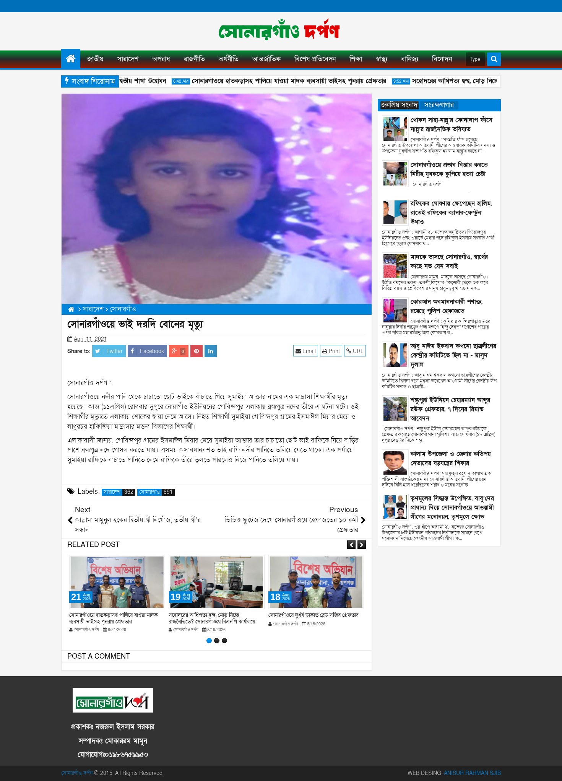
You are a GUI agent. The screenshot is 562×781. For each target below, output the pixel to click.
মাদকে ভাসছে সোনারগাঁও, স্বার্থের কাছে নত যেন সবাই (449, 261)
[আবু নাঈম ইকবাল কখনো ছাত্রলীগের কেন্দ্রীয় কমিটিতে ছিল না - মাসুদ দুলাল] (395, 354)
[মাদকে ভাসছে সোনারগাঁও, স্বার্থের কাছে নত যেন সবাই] (395, 265)
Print (333, 351)
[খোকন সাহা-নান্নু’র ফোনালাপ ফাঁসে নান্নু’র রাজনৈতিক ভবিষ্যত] (395, 128)
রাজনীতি (194, 59)
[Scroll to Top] (550, 769)
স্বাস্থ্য (381, 59)
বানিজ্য (409, 59)
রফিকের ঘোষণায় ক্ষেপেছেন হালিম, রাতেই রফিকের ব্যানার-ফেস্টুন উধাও (451, 212)
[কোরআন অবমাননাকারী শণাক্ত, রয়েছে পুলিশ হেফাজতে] (395, 310)
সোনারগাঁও (156, 492)
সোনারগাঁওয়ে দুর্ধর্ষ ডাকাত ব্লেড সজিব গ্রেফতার (313, 615)
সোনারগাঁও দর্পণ (77, 773)
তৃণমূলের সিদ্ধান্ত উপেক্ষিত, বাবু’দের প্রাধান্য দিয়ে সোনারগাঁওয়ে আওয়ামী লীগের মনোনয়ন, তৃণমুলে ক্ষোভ (452, 507)
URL (357, 351)
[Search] (494, 59)
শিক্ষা (355, 59)
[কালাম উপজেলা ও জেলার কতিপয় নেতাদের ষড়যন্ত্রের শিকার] (395, 462)
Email (308, 351)
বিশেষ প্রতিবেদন (315, 59)
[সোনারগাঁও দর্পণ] (70, 58)
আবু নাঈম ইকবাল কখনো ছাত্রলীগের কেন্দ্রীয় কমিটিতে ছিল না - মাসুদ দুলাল (453, 355)
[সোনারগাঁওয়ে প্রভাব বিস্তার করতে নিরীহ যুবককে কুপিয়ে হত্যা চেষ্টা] (395, 173)
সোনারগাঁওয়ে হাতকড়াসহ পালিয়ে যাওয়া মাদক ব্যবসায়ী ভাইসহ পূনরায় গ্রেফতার (279, 80)
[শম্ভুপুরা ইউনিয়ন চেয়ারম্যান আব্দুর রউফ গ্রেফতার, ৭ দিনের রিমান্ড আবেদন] (395, 408)
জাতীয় (95, 59)
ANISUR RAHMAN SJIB (472, 773)
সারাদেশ (127, 59)
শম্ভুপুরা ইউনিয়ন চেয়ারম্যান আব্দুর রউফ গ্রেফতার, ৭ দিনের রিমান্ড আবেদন (450, 409)
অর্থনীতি (229, 59)
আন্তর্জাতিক (266, 59)
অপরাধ (161, 59)
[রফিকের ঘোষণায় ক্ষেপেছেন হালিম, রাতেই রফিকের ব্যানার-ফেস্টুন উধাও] (395, 211)
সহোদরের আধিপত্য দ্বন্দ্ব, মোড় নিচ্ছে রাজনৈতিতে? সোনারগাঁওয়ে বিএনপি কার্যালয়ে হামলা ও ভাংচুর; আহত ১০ (212, 622)
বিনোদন (442, 59)
